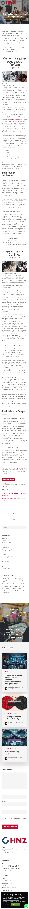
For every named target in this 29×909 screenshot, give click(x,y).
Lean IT (4, 559)
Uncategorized (6, 568)
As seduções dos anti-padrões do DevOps (13, 584)
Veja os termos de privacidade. (11, 900)
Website (4, 809)
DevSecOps (5, 547)
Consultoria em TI (7, 883)
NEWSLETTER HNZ (7, 890)
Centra (4, 540)
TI (2, 566)
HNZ (6, 19)
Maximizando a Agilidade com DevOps (12, 588)
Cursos (4, 885)
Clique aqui (5, 486)
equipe (13, 42)
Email (4, 801)
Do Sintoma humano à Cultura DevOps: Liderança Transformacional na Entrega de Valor (13, 579)
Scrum (4, 564)
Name (4, 794)
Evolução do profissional (9, 550)
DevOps (14, 10)
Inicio (3, 878)
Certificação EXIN (7, 543)
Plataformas (5, 561)
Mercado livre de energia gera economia (13, 586)
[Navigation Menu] (27, 3)
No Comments (23, 19)
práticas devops (21, 468)
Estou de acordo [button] (15, 904)
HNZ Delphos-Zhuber (7, 881)
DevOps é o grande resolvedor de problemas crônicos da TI (14, 591)
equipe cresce (15, 119)
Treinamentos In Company (9, 888)
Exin (3, 552)
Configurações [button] (7, 904)
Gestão (4, 554)
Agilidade (4, 538)
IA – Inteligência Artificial (9, 557)
